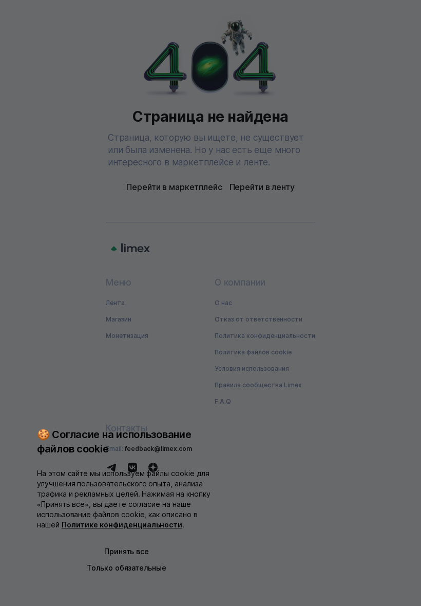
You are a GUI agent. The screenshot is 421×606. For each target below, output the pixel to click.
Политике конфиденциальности (122, 524)
